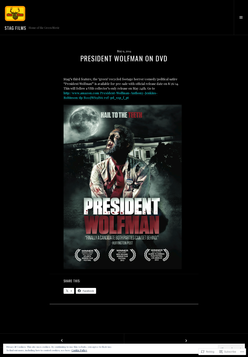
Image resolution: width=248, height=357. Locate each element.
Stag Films (15, 28)
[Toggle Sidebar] (241, 17)
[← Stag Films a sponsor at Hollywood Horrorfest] (62, 341)
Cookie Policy (79, 350)
